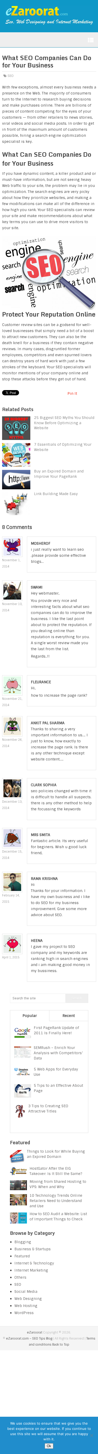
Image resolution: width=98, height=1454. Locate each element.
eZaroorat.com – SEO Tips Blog (29, 1338)
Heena (37, 940)
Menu (90, 39)
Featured (22, 1256)
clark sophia (43, 785)
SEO (11, 76)
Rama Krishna (44, 878)
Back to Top (60, 1344)
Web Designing (28, 1298)
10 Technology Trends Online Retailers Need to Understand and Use (56, 1200)
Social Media (25, 1291)
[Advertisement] (49, 1402)
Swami (37, 587)
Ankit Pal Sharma (48, 723)
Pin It (72, 393)
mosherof (40, 543)
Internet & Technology (34, 1263)
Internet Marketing (31, 1270)
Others (20, 1277)
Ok (49, 1446)
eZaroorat (34, 1332)
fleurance (41, 682)
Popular (29, 1015)
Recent (68, 1015)
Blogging (22, 1242)
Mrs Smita (40, 834)
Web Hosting (25, 1305)
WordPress (24, 1312)
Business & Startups (32, 1249)
